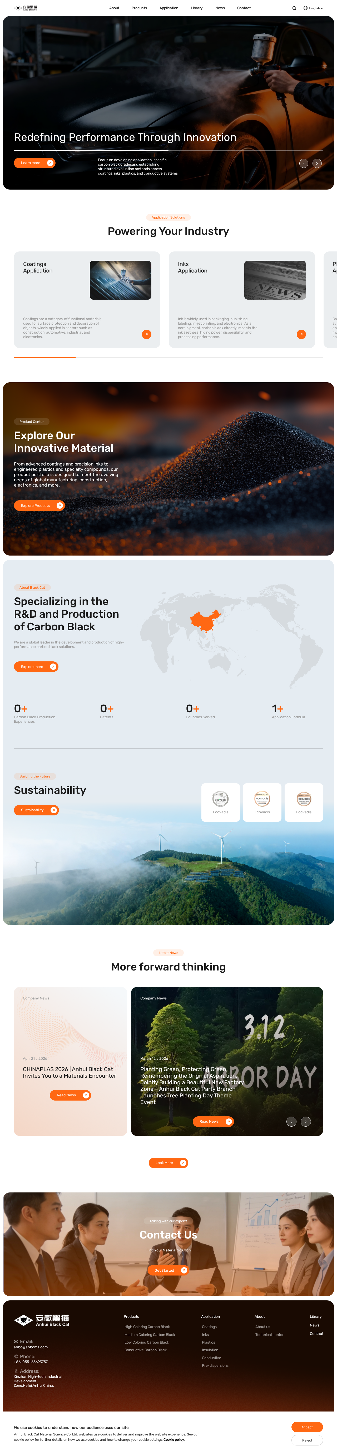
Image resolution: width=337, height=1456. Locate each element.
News (220, 8)
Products (139, 8)
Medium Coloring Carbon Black (150, 1335)
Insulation (210, 1350)
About (114, 8)
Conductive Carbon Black (146, 1350)
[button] (303, 163)
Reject (307, 1440)
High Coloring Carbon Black (147, 1327)
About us (262, 1327)
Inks (205, 1335)
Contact (244, 8)
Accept (307, 1427)
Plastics (208, 1342)
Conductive (211, 1358)
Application (169, 8)
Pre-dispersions (215, 1365)
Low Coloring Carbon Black (147, 1342)
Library (197, 8)
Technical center (269, 1335)
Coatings (209, 1327)
